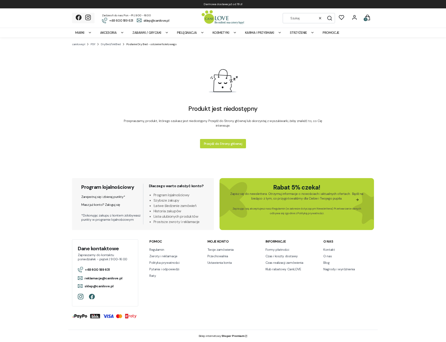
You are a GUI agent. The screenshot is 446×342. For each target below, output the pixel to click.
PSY (93, 44)
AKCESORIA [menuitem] (108, 32)
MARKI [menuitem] (79, 32)
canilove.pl (78, 44)
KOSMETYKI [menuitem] (221, 32)
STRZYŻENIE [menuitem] (298, 32)
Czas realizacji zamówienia (284, 263)
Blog (326, 263)
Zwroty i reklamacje (163, 256)
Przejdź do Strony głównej (223, 144)
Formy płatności (277, 249)
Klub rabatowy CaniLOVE (283, 269)
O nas (327, 256)
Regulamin (278, 208)
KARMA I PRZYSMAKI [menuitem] (259, 32)
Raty (152, 276)
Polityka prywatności (164, 263)
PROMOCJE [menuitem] (331, 32)
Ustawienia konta (219, 263)
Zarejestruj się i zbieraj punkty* (103, 197)
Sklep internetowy (221, 336)
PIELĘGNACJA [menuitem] (187, 32)
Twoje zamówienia (220, 249)
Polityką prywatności (310, 213)
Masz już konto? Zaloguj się (100, 205)
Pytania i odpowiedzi (164, 269)
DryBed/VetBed (111, 44)
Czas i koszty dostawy (282, 256)
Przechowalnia (217, 256)
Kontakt (329, 249)
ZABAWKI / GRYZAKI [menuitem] (146, 32)
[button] (329, 18)
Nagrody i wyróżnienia (339, 269)
